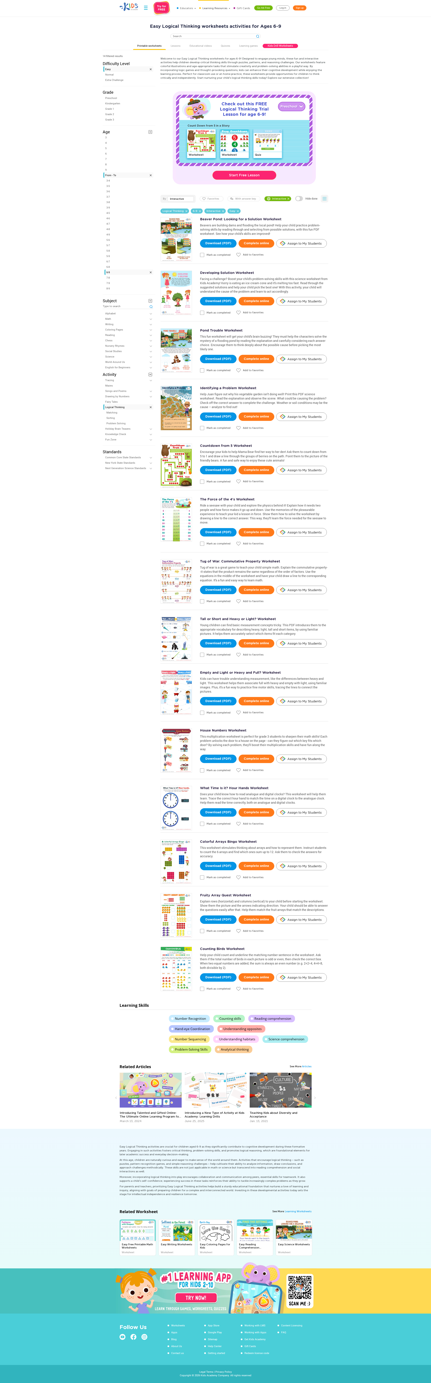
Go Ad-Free (263, 7)
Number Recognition (190, 1018)
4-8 (108, 229)
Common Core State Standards (123, 457)
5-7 (108, 245)
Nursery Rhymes (114, 345)
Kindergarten (112, 103)
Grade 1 (109, 108)
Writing (109, 324)
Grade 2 (109, 114)
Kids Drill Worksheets (280, 46)
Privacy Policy (223, 1371)
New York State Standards (120, 462)
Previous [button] (116, 1097)
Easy (108, 69)
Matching (111, 412)
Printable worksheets (149, 45)
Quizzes (225, 45)
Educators (186, 8)
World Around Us (115, 362)
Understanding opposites (242, 1029)
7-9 (108, 283)
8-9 (108, 288)
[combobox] (181, 199)
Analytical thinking (235, 1049)
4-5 (108, 213)
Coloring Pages (114, 329)
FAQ (283, 1332)
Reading (110, 335)
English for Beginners (117, 367)
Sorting (110, 418)
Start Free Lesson (244, 175)
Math (108, 318)
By (164, 198)
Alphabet (110, 313)
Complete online (256, 243)
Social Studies (113, 351)
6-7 (108, 261)
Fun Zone (110, 439)
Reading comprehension (272, 1018)
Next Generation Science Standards (125, 468)
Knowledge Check (115, 434)
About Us (176, 1346)
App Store (213, 1325)
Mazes (109, 385)
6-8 (108, 267)
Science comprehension (286, 1039)
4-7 (108, 223)
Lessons (175, 45)
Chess (108, 340)
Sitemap (212, 1339)
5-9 (108, 256)
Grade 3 (109, 119)
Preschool (111, 98)
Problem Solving (116, 423)
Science (109, 356)
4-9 (108, 234)
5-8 (108, 250)
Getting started (216, 1353)
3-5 (108, 186)
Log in (282, 7)
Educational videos (201, 45)
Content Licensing (291, 1325)
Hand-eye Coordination (192, 1029)
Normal (109, 74)
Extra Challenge (114, 80)
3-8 (108, 202)
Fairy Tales (111, 401)
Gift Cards (243, 8)
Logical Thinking (115, 407)
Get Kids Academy (255, 1339)
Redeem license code (256, 1353)
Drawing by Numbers (117, 396)
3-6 (108, 191)
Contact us (177, 1353)
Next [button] (314, 1097)
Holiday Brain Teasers (117, 428)
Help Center (215, 1346)
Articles (306, 1066)
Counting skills (230, 1018)
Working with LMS (254, 1325)
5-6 (108, 240)
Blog (174, 1339)
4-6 (108, 218)
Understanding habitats (237, 1039)
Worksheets (178, 1325)
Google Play (215, 1332)
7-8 (108, 277)
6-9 (108, 272)
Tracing (109, 380)
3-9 (108, 207)
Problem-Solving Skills (191, 1049)
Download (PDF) (218, 243)
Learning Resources (214, 8)
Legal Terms (206, 1371)
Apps (174, 1332)
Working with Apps (255, 1332)
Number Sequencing (190, 1039)
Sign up (300, 7)
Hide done (311, 198)
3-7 (108, 196)
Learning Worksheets (298, 1211)
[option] (151, 1098)
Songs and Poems (115, 391)
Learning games (248, 45)
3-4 (108, 180)
